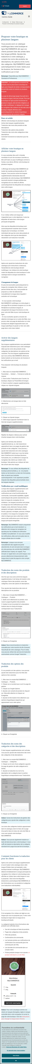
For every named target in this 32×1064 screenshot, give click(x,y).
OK (16, 1060)
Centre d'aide (7, 17)
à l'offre (4, 2)
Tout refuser (16, 1055)
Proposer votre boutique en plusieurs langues (13, 23)
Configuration (5, 22)
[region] (16, 1043)
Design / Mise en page (17, 22)
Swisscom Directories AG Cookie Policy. (16, 1047)
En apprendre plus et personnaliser (16, 1050)
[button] (25, 6)
